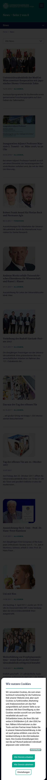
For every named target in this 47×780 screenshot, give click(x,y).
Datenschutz (35, 750)
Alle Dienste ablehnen (23, 764)
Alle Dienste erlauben (23, 757)
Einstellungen (23, 772)
